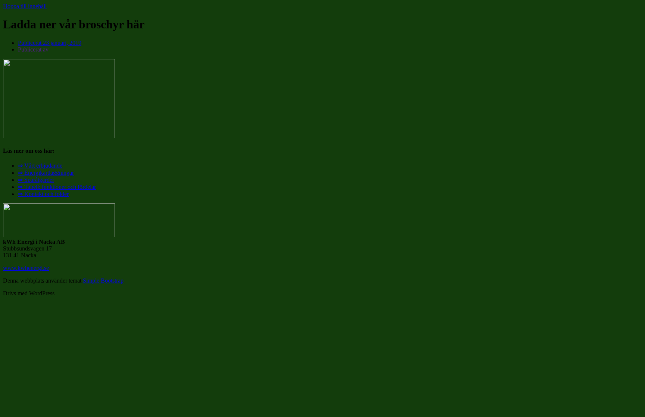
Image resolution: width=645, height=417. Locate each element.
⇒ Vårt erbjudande (40, 165)
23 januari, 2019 (49, 43)
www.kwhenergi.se (26, 268)
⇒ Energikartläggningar (46, 172)
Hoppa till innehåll (25, 6)
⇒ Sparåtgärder (36, 180)
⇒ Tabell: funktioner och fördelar (57, 187)
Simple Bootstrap (103, 280)
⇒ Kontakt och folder (43, 194)
